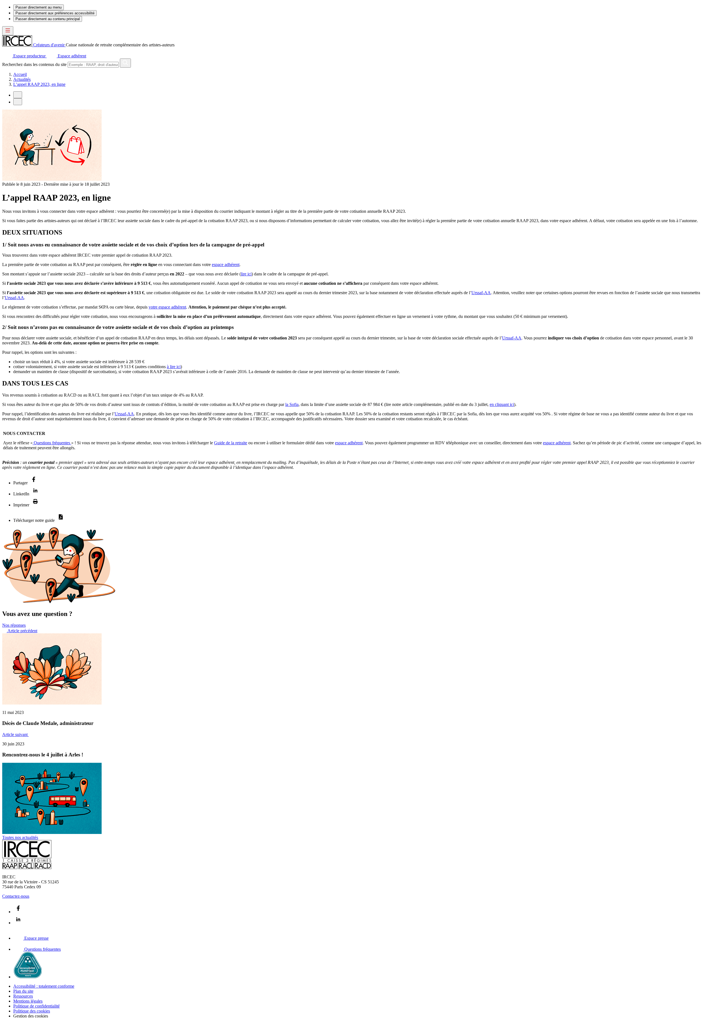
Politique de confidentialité (36, 1006)
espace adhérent (225, 264)
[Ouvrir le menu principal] (7, 30)
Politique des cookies (31, 1011)
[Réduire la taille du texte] (17, 94)
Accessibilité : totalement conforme (43, 986)
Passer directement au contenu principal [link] (47, 19)
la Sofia (292, 404)
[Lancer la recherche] (125, 63)
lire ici (246, 274)
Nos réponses (14, 625)
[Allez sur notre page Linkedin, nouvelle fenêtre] (18, 922)
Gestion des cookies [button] (30, 1016)
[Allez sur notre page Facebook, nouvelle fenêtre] (18, 911)
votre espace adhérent (167, 307)
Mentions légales (28, 1001)
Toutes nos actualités (20, 837)
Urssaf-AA (481, 292)
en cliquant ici (502, 404)
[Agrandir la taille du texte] (17, 101)
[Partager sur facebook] (34, 482)
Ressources (23, 996)
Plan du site (23, 991)
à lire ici (174, 366)
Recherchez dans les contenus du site (34, 64)
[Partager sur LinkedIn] (35, 493)
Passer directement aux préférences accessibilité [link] (54, 13)
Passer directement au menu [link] (38, 7)
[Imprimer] (35, 505)
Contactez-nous (15, 896)
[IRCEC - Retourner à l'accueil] (26, 867)
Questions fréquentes (52, 442)
